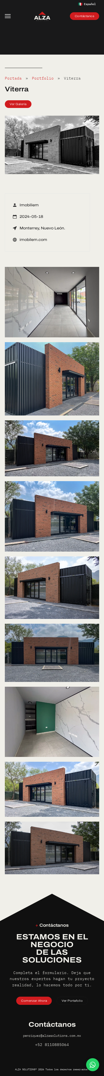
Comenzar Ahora (34, 1000)
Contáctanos (85, 16)
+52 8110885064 (52, 1044)
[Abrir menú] (10, 16)
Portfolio (43, 78)
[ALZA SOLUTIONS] (42, 16)
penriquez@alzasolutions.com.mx (52, 1035)
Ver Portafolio (72, 1000)
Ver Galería (18, 104)
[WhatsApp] (92, 1064)
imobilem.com (33, 240)
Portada (13, 78)
